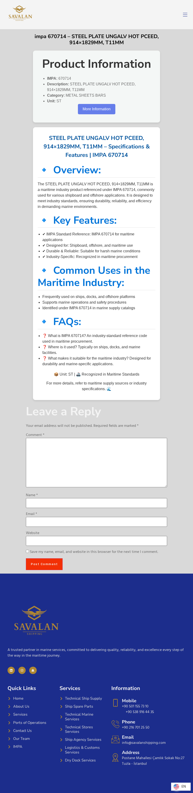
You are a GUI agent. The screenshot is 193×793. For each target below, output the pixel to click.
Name (32, 495)
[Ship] (32, 670)
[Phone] (115, 724)
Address (130, 752)
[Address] (115, 757)
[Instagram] (22, 670)
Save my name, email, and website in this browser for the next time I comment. (94, 552)
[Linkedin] (11, 670)
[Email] (115, 739)
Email (31, 514)
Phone (128, 722)
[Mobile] (115, 703)
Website (32, 533)
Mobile (129, 701)
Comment (35, 435)
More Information (97, 109)
